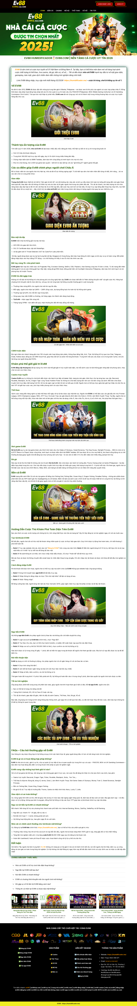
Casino (59, 11)
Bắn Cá (50, 11)
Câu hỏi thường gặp (84, 967)
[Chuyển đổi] (13, 866)
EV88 (43, 11)
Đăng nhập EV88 (26, 953)
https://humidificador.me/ (75, 80)
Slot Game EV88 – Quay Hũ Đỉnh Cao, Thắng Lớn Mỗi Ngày (112, 911)
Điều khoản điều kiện (84, 954)
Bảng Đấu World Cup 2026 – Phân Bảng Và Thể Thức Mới (25, 911)
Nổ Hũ (66, 11)
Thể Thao (76, 11)
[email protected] (111, 961)
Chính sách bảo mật (84, 963)
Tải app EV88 (26, 966)
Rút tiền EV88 (26, 961)
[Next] (125, 908)
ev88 (27, 988)
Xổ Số (84, 11)
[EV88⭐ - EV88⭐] (26, 4)
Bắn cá (54, 972)
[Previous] (11, 908)
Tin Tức (93, 11)
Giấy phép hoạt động (84, 959)
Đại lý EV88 (84, 976)
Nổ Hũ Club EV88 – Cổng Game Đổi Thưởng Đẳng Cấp (83, 911)
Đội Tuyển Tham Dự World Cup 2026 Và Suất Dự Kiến (54, 911)
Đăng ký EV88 (53, 548)
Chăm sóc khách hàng (84, 972)
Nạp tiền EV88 (25, 957)
